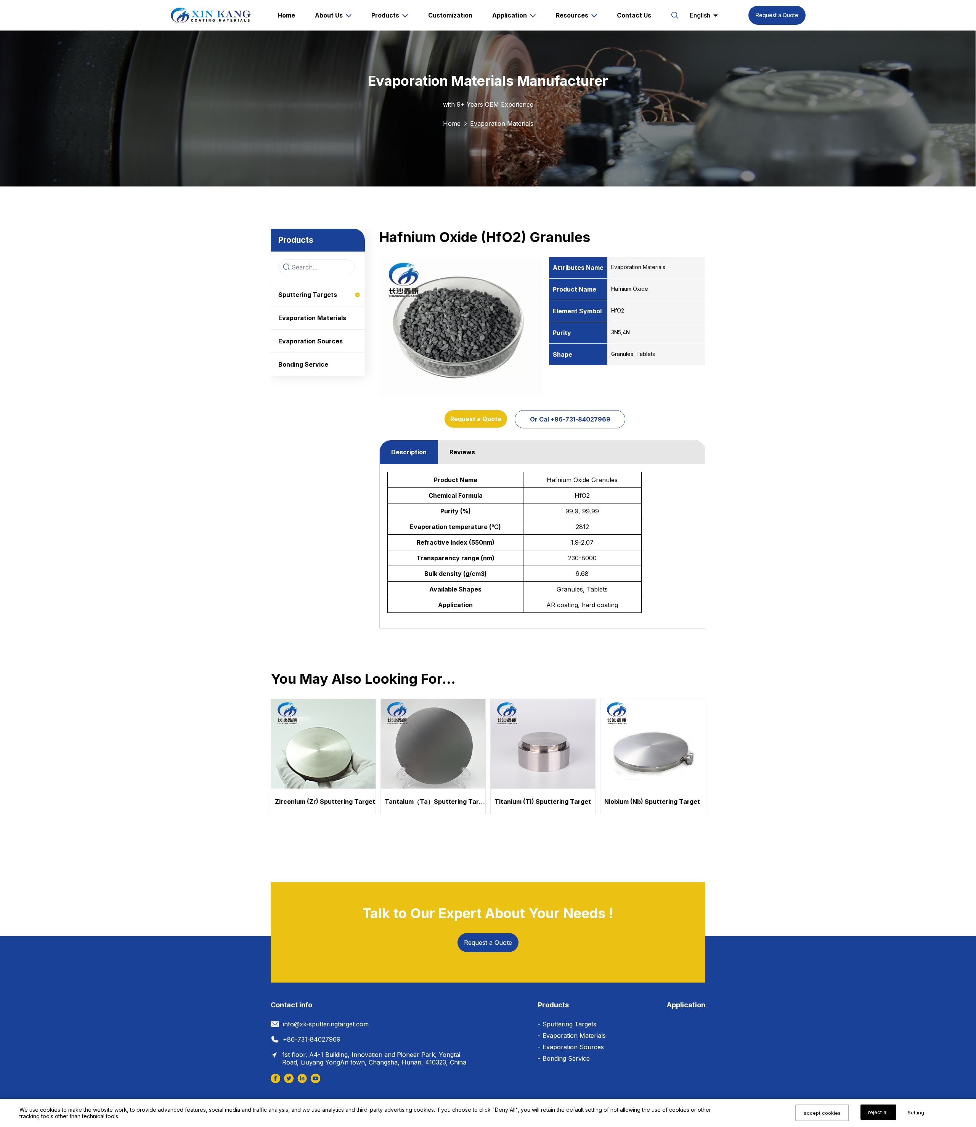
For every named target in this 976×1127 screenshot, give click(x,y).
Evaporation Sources (310, 341)
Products (385, 15)
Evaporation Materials (501, 123)
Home (286, 15)
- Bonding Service (564, 1058)
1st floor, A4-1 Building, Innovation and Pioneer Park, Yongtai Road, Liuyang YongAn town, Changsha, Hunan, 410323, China (374, 1058)
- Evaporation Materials (572, 1035)
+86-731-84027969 (311, 1039)
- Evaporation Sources (571, 1047)
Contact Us (634, 15)
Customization (450, 15)
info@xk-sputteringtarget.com (326, 1024)
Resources (572, 15)
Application (509, 15)
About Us (329, 15)
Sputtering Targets (307, 294)
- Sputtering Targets (567, 1024)
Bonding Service (303, 364)
